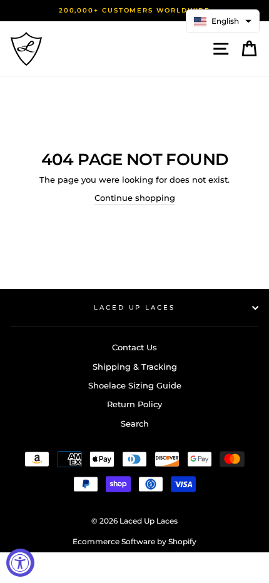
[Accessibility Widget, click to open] (20, 563)
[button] (222, 21)
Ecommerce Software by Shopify (134, 541)
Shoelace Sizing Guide (134, 385)
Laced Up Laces (134, 307)
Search (135, 423)
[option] (134, 10)
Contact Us (134, 347)
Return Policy (134, 404)
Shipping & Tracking (135, 367)
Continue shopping (134, 198)
